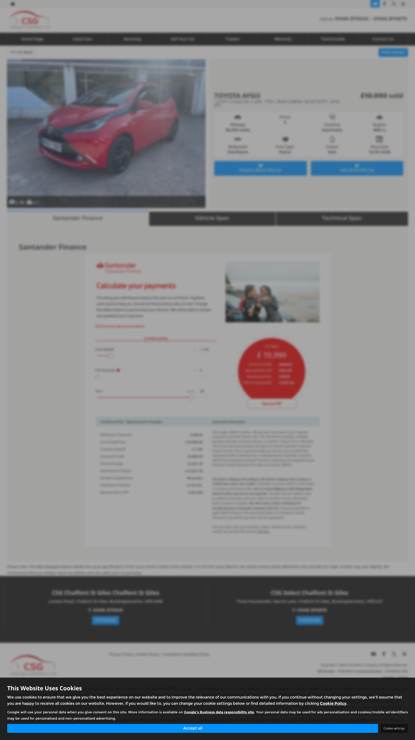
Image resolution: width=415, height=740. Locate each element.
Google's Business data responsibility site (219, 712)
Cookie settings (394, 728)
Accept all (192, 728)
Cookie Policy (333, 703)
